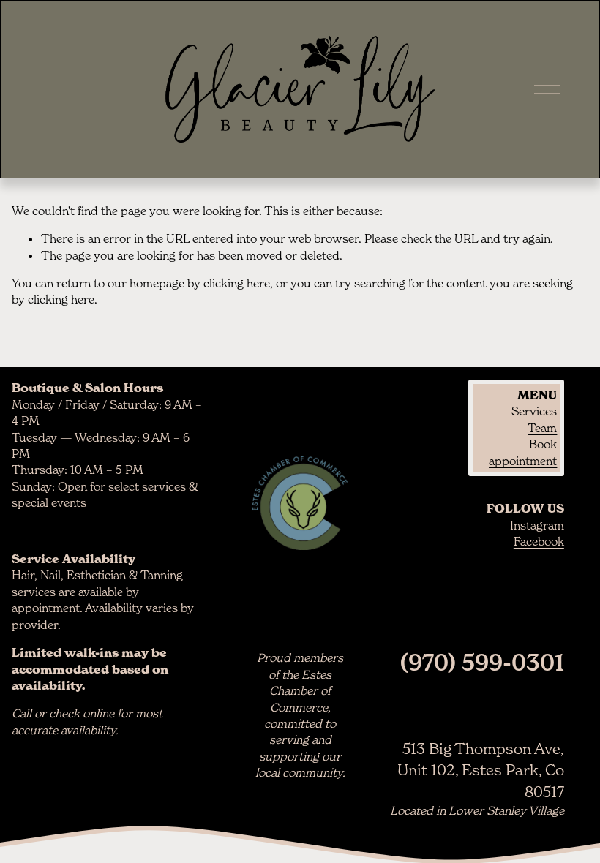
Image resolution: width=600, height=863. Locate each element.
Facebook (539, 541)
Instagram (537, 525)
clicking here (236, 283)
